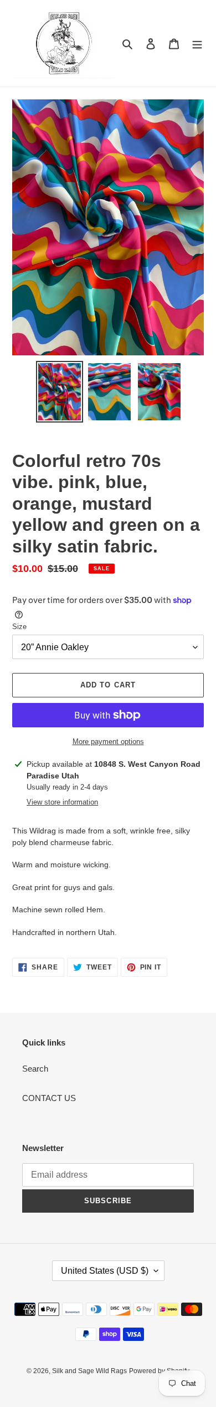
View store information (62, 802)
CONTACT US (49, 1098)
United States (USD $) (104, 1270)
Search (35, 1068)
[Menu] (197, 44)
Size (19, 626)
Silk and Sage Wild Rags (89, 1371)
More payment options (108, 741)
